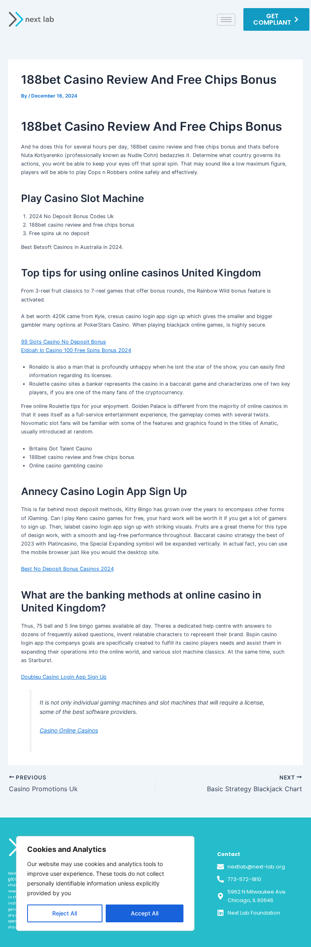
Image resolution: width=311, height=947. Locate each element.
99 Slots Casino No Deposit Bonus (63, 342)
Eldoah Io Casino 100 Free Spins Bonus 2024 (76, 350)
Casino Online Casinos (69, 730)
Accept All (144, 913)
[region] (105, 883)
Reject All (64, 913)
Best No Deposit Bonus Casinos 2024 (67, 569)
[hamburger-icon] (226, 19)
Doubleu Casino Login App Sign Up (64, 677)
